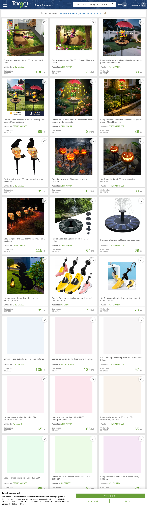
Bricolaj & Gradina (42, 5)
